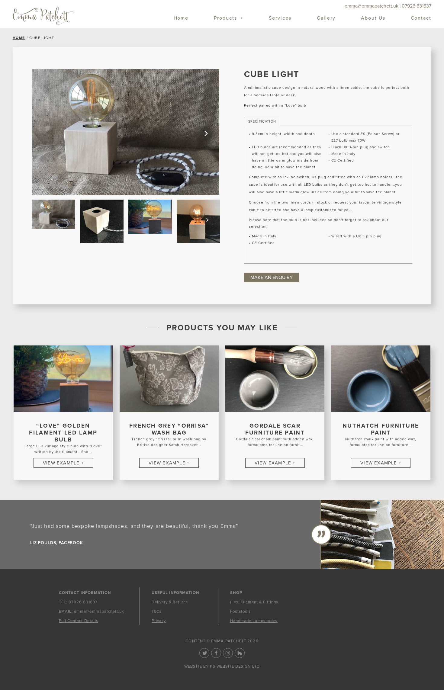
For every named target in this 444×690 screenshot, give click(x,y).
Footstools (240, 611)
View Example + (63, 463)
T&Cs (157, 611)
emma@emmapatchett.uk (371, 6)
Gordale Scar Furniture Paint (275, 429)
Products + (228, 18)
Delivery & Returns (170, 602)
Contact (421, 18)
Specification (262, 122)
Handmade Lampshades (254, 620)
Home (181, 18)
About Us (373, 18)
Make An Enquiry (271, 277)
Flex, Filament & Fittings (254, 602)
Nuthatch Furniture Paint (381, 429)
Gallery (326, 18)
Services (280, 18)
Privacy (159, 620)
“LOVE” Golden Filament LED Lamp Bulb (63, 432)
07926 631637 (416, 6)
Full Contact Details (78, 620)
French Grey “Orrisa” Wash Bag (169, 429)
